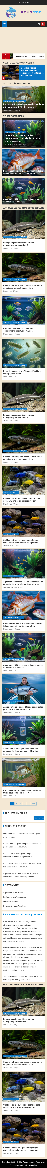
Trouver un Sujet (16, 813)
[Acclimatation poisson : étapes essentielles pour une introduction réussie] (23, 689)
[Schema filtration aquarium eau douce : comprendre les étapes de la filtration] (23, 730)
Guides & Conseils (10, 492)
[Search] (39, 24)
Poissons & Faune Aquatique (15, 237)
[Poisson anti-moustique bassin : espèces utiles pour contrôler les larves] (23, 772)
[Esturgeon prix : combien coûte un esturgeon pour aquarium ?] (23, 224)
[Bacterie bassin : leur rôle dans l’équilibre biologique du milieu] (23, 353)
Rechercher (39, 818)
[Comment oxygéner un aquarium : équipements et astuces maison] (23, 310)
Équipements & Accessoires (14, 101)
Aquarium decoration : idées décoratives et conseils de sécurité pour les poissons (22, 138)
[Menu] (10, 24)
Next (33, 804)
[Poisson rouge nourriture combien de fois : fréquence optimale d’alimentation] (23, 162)
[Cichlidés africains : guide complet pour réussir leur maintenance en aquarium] (10, 72)
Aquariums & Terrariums (15, 132)
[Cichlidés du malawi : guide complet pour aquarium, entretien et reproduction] (23, 480)
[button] (10, 24)
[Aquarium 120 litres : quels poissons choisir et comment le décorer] (23, 191)
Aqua (18, 110)
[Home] (4, 24)
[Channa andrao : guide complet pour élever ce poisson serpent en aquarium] (23, 267)
